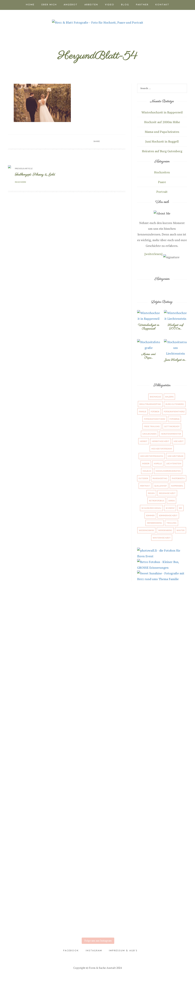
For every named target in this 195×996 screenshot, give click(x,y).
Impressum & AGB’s (123, 951)
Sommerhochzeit (168, 515)
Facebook (71, 951)
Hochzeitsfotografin (151, 456)
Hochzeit (179, 441)
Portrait (162, 192)
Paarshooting (160, 478)
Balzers (169, 397)
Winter (181, 530)
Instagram (94, 951)
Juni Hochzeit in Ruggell (162, 141)
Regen (151, 493)
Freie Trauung (152, 426)
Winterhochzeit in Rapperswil (162, 112)
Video (109, 5)
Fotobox (155, 411)
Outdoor (143, 478)
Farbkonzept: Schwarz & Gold (35, 174)
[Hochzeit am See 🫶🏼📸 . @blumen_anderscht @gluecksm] (159, 672)
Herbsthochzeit (160, 441)
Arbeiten (91, 5)
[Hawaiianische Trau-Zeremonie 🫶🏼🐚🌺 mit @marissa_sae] (85, 681)
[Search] (183, 88)
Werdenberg (165, 530)
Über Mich (49, 5)
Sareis (171, 500)
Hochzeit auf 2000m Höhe (162, 122)
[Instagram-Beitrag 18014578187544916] (183, 612)
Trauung (171, 523)
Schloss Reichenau (151, 508)
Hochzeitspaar (175, 456)
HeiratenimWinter (171, 434)
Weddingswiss (146, 530)
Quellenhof (160, 486)
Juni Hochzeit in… (175, 360)
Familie (142, 411)
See (180, 508)
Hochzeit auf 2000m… (175, 327)
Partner (142, 5)
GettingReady (172, 426)
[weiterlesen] (153, 254)
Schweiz (170, 508)
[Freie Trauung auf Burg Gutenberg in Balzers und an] (11, 687)
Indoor (145, 463)
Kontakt (162, 5)
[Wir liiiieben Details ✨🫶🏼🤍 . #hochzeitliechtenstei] (60, 667)
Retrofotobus (156, 500)
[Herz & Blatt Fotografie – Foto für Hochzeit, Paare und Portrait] (97, 22)
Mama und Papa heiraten (162, 132)
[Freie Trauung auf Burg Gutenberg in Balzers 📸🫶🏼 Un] (36, 687)
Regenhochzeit (167, 493)
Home (30, 5)
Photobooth (178, 478)
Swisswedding (154, 523)
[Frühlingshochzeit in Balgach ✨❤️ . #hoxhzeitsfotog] (109, 837)
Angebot (71, 5)
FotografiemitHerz (174, 411)
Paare (162, 182)
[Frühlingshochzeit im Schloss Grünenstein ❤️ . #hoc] (183, 854)
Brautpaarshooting (150, 404)
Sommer (150, 515)
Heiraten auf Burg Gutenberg (162, 151)
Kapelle (158, 463)
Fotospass (174, 419)
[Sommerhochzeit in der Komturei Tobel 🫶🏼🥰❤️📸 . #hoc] (36, 831)
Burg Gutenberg (174, 404)
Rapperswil (177, 486)
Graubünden (149, 434)
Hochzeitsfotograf (161, 448)
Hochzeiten (162, 172)
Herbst (143, 441)
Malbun (147, 471)
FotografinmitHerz (154, 419)
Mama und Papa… (148, 356)
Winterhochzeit (162, 538)
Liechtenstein (173, 463)
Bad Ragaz (155, 397)
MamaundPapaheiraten (168, 471)
